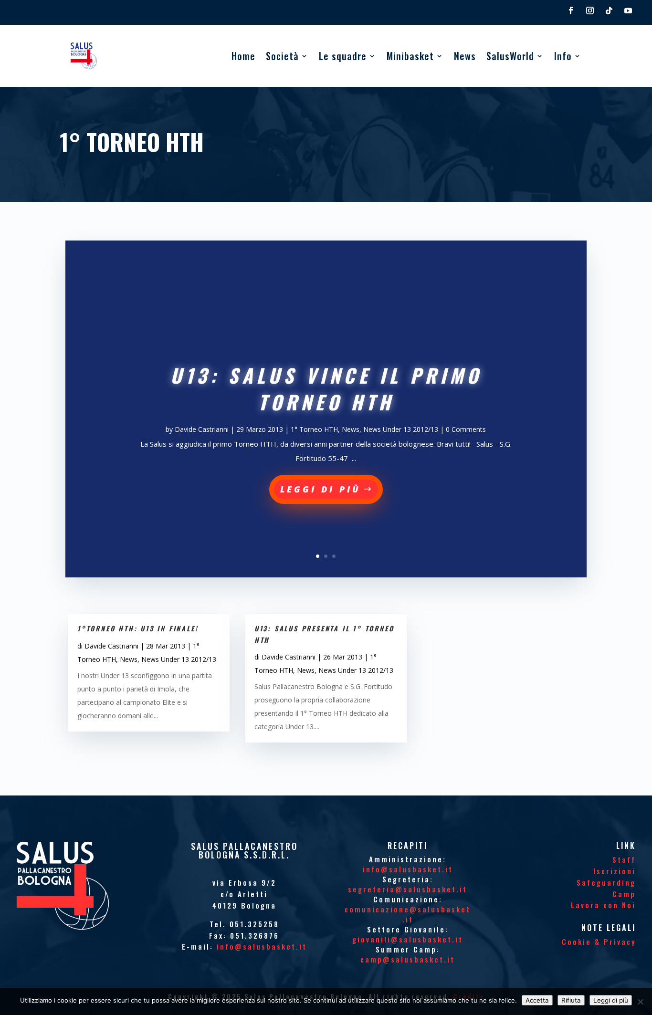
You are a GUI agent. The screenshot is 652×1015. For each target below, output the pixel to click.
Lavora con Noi (603, 905)
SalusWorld (510, 56)
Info (563, 56)
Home (243, 56)
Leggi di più (320, 489)
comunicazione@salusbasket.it (408, 914)
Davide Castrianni (202, 429)
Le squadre (343, 56)
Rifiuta (571, 1000)
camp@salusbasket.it (407, 959)
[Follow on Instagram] (590, 10)
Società (282, 56)
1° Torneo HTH (314, 429)
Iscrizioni (614, 871)
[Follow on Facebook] (570, 10)
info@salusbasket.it (262, 946)
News (465, 56)
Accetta (537, 1000)
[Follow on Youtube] (628, 10)
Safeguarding (606, 882)
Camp (624, 894)
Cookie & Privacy (599, 941)
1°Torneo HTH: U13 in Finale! (137, 628)
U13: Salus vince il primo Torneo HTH (326, 388)
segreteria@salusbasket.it (407, 889)
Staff (624, 859)
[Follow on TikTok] (609, 10)
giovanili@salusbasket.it (407, 939)
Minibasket (410, 56)
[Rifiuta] (640, 1001)
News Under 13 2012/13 (400, 429)
